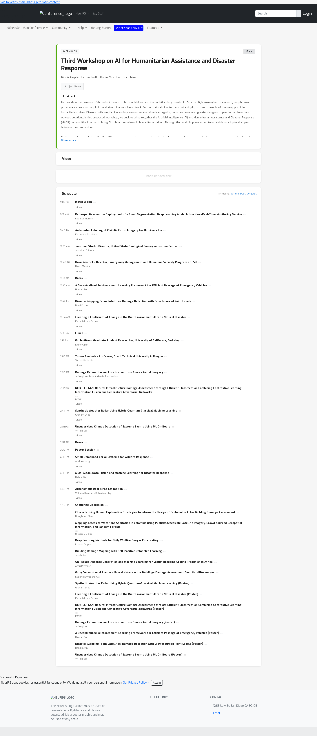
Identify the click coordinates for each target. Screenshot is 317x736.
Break (79, 278)
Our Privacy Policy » (136, 682)
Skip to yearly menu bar (16, 2)
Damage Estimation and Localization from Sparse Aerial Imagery (119, 372)
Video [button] (79, 207)
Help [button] (81, 28)
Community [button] (60, 28)
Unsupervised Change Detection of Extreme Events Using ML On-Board (122, 426)
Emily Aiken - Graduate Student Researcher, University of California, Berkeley (127, 340)
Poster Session (85, 449)
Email (217, 713)
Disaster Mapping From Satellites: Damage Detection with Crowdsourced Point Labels (133, 301)
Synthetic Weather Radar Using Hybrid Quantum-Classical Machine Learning (126, 410)
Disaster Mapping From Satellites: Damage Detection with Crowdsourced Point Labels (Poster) (139, 644)
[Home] (56, 13)
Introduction (83, 202)
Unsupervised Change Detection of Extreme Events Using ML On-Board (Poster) (128, 654)
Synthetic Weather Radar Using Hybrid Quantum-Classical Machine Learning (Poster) (132, 583)
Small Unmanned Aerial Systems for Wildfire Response (112, 457)
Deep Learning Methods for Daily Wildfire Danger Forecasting (116, 540)
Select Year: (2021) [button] (127, 28)
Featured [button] (153, 28)
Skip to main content (46, 2)
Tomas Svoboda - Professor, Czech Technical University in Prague (119, 356)
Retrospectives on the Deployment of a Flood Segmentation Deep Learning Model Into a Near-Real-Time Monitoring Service (158, 214)
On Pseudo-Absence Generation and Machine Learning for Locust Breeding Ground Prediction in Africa (144, 562)
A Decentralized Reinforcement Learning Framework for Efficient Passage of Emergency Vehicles (141, 285)
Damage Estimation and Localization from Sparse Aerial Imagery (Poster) (125, 622)
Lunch (79, 333)
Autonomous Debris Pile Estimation (99, 489)
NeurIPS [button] (81, 13)
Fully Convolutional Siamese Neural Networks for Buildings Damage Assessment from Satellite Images (144, 572)
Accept (157, 682)
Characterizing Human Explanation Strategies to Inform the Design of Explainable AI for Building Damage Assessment (155, 512)
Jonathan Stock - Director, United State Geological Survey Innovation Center (126, 246)
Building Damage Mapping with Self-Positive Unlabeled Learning (118, 551)
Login (307, 13)
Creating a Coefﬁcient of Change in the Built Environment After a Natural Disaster (130, 317)
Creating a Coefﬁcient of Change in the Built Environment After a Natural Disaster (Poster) (136, 594)
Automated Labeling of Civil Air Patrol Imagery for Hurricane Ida (118, 230)
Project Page (73, 86)
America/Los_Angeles (244, 193)
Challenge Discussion (89, 505)
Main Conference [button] (34, 28)
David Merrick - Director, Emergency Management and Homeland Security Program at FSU (136, 262)
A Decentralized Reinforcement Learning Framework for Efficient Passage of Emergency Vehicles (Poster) (147, 633)
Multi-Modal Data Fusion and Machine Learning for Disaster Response (122, 473)
